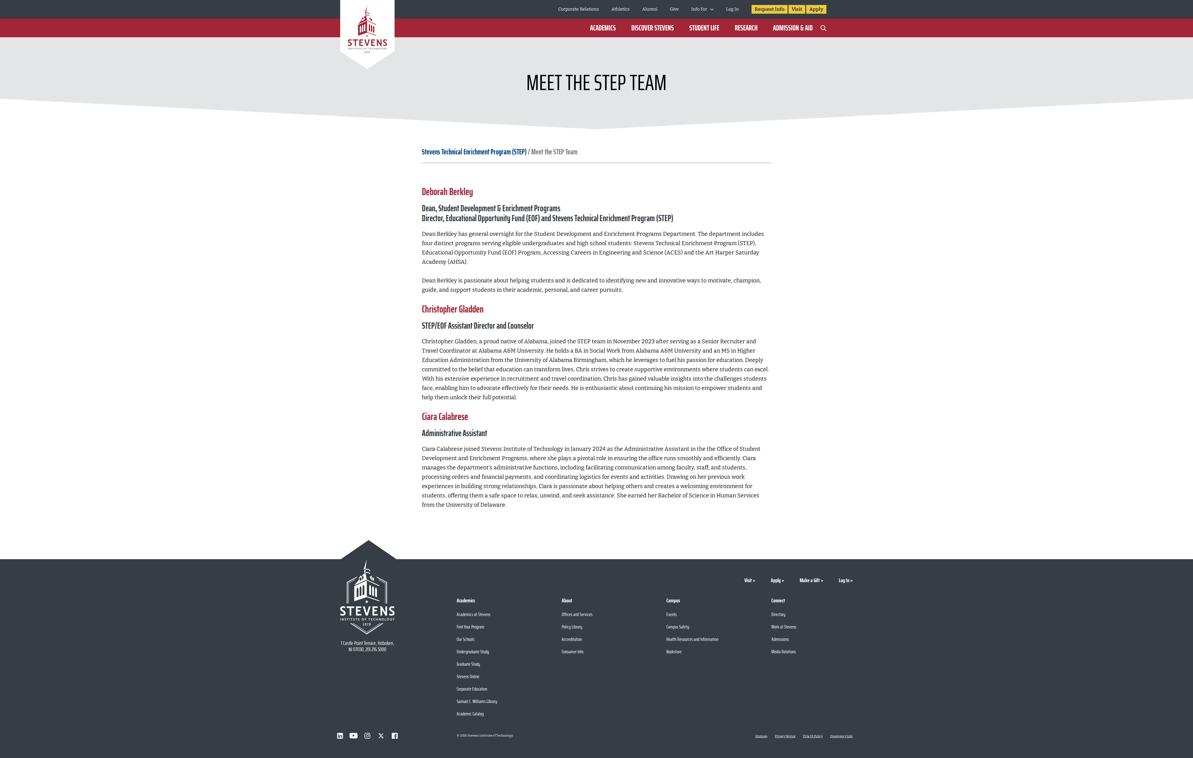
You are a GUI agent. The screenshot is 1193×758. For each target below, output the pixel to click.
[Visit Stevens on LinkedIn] (340, 735)
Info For (699, 9)
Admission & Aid (793, 28)
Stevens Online (468, 676)
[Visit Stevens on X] (381, 735)
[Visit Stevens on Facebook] (394, 735)
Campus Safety (677, 627)
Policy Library (572, 627)
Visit (797, 9)
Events (671, 614)
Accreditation (572, 639)
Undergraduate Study (473, 651)
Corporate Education (472, 689)
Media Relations (783, 651)
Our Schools (465, 639)
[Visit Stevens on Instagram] (367, 735)
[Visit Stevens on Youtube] (353, 735)
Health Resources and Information (692, 639)
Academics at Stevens (473, 614)
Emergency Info (841, 736)
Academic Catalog (470, 714)
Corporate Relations (578, 9)
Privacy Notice (785, 736)
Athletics (620, 9)
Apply (816, 9)
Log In (732, 9)
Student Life (704, 28)
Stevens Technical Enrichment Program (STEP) (474, 152)
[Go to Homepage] (367, 35)
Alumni (649, 9)
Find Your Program (470, 627)
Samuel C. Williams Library (477, 701)
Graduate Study (468, 664)
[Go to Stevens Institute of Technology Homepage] (367, 596)
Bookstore (674, 651)
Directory (778, 614)
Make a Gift (810, 580)
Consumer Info (572, 651)
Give (674, 9)
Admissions (780, 639)
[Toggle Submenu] (712, 9)
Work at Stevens (783, 627)
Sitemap (761, 736)
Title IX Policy (813, 736)
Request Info (769, 9)
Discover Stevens (652, 28)
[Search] (823, 28)
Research (746, 28)
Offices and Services (577, 614)
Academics (603, 28)
